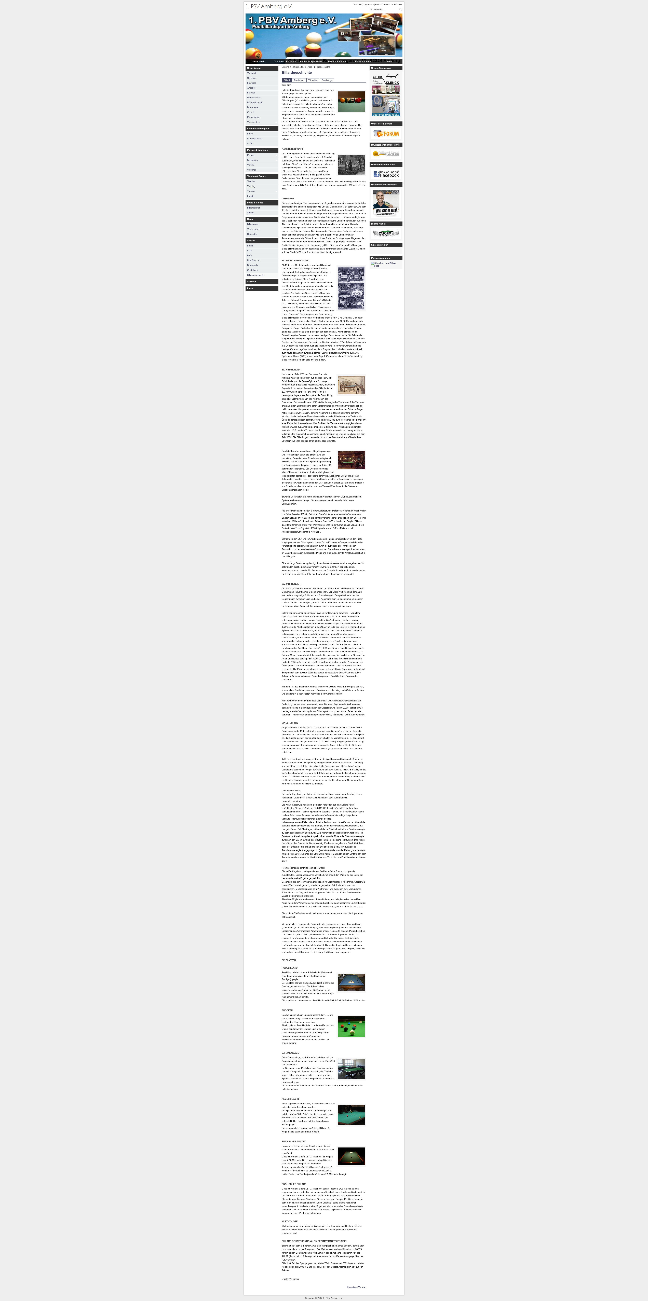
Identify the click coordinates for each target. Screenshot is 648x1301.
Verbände (251, 170)
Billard (287, 80)
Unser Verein (258, 61)
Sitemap (251, 281)
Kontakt (378, 4)
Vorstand (251, 73)
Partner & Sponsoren (311, 61)
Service (251, 240)
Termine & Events (337, 61)
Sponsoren (252, 160)
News (389, 61)
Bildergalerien (253, 207)
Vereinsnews (253, 229)
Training (251, 186)
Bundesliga (327, 80)
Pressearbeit (253, 117)
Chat (249, 250)
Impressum (368, 4)
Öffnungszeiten (254, 138)
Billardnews (252, 224)
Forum (250, 245)
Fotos (250, 133)
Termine (251, 181)
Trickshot (312, 80)
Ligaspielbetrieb (254, 102)
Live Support (253, 260)
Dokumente (252, 107)
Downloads (252, 265)
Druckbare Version (356, 1287)
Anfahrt (250, 143)
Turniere (251, 191)
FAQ (249, 255)
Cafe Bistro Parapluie (285, 61)
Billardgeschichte (255, 275)
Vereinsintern (253, 122)
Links (250, 288)
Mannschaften (254, 97)
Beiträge (251, 92)
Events (250, 196)
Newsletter (252, 234)
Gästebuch (252, 270)
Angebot (251, 88)
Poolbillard (299, 80)
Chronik (251, 112)
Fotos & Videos (363, 61)
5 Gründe (251, 83)
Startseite (357, 4)
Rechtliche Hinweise (393, 4)
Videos (250, 212)
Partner (250, 155)
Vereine (250, 165)
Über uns (251, 78)
